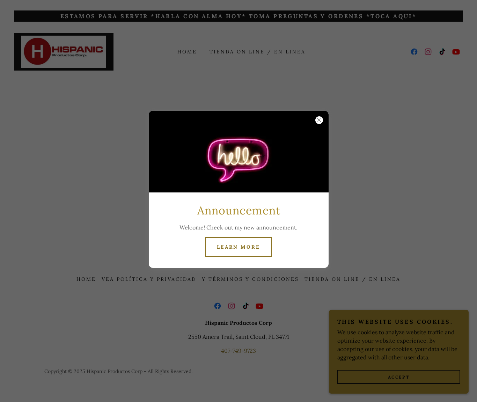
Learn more (238, 247)
